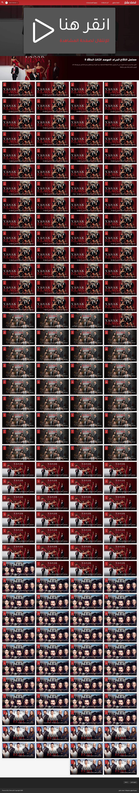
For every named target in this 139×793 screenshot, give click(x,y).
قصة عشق (115, 3)
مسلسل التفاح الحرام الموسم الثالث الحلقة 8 (111, 59)
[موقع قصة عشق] (130, 2)
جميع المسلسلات (91, 3)
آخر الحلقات (104, 3)
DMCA (126, 782)
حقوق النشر (133, 782)
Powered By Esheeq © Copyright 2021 (12, 790)
